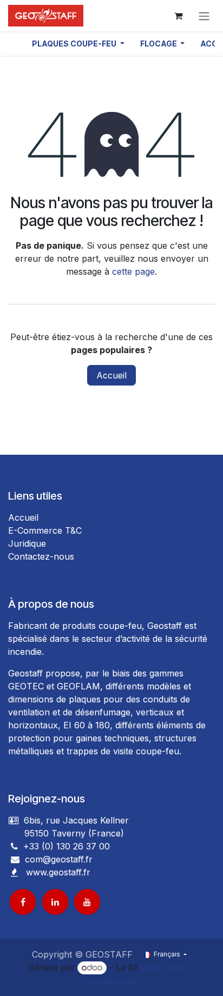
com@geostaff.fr (57, 859)
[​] (15, 859)
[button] (78, 43)
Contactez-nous (41, 556)
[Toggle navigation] (204, 15)
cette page (133, 271)
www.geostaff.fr (58, 872)
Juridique (27, 543)
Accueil (111, 375)
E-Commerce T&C (45, 530)
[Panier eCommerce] (178, 15)
